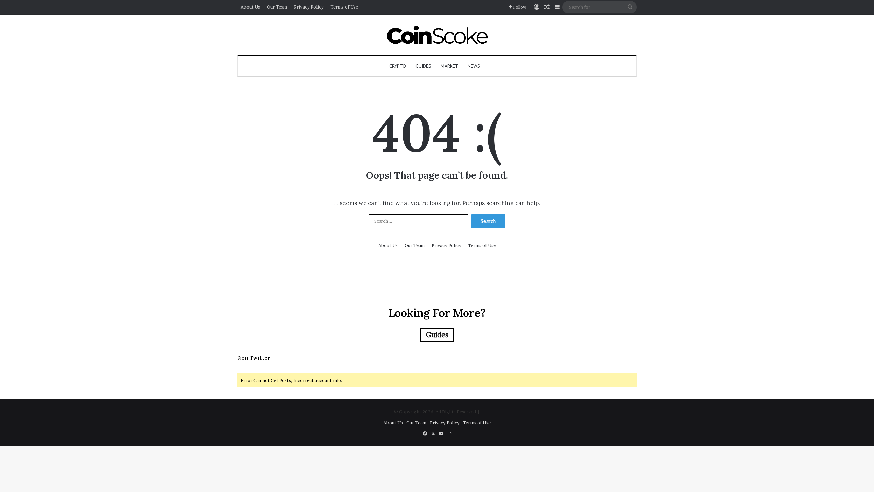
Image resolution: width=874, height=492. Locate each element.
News (474, 66)
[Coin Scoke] (437, 34)
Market (449, 66)
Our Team (277, 7)
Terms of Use (344, 7)
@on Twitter (253, 358)
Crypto (397, 66)
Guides (423, 66)
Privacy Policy (309, 7)
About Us (250, 7)
